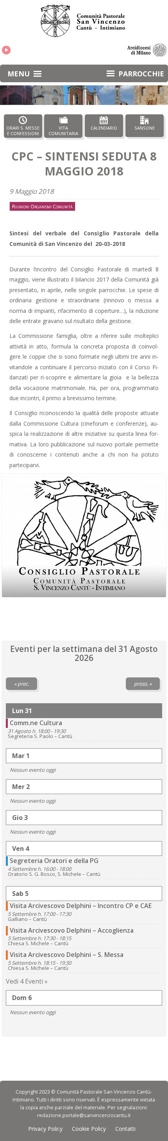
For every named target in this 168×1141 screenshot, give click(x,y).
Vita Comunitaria (63, 130)
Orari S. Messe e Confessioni (22, 130)
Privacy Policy (45, 1128)
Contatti (125, 1128)
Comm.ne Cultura (36, 723)
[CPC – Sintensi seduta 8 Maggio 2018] (84, 535)
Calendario (104, 128)
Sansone (144, 128)
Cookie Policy (89, 1128)
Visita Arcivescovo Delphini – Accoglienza (72, 930)
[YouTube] (6, 50)
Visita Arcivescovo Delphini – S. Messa (66, 954)
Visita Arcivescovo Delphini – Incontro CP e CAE (81, 905)
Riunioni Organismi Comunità (42, 206)
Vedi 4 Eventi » (27, 981)
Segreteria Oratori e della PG (54, 860)
